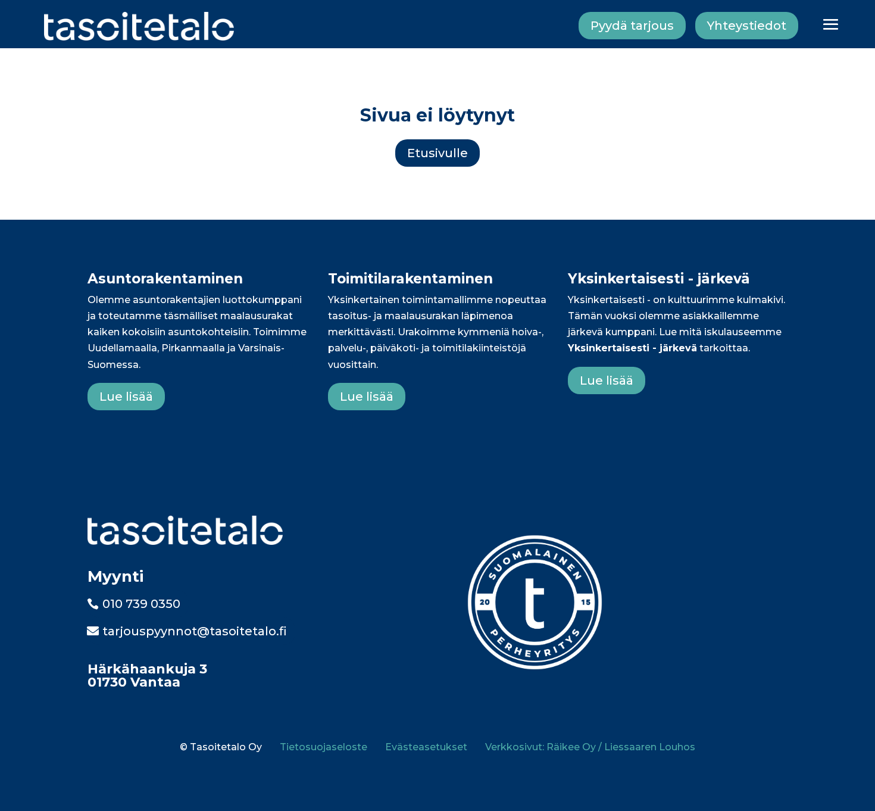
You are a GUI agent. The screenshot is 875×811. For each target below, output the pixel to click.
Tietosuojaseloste (323, 747)
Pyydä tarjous (632, 25)
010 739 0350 (141, 604)
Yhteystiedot (746, 25)
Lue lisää (126, 396)
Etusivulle (437, 153)
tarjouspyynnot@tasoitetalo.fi (194, 631)
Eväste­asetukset (426, 747)
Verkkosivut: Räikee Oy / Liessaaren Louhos (590, 747)
